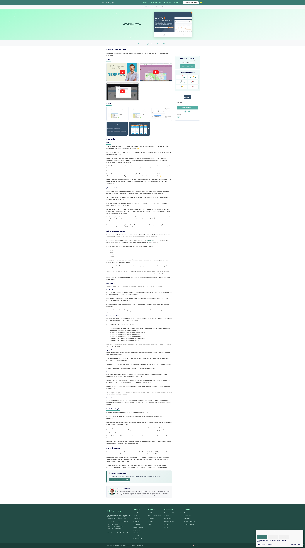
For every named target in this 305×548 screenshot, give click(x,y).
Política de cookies (189, 524)
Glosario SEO (151, 518)
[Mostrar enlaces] (148, 2)
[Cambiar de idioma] (201, 2)
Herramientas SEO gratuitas (155, 515)
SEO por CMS (193, 87)
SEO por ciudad (168, 518)
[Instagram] (114, 532)
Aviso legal (187, 518)
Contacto (186, 512)
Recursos (177, 2)
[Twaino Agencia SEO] (114, 510)
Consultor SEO (193, 76)
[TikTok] (124, 532)
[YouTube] (111, 532)
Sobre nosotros (156, 2)
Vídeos (149, 524)
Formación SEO (137, 530)
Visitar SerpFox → (187, 107)
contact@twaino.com (117, 526)
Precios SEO (136, 535)
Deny (273, 537)
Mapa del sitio (187, 515)
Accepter (262, 537)
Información (188, 509)
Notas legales (269, 544)
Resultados (168, 2)
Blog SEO (150, 512)
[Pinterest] (117, 532)
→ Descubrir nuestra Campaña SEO (119, 479)
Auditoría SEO (182, 81)
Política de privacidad (189, 521)
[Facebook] (127, 532)
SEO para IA (193, 81)
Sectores (166, 515)
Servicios (144, 2)
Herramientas (151, 6)
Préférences (284, 537)
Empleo (166, 524)
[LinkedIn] (108, 532)
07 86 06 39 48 (114, 524)
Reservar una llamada (190, 2)
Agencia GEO (136, 515)
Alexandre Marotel (169, 521)
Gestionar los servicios (295, 544)
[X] (120, 532)
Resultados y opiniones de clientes (173, 512)
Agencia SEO (144, 6)
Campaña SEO (182, 76)
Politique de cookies (261, 544)
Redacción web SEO (182, 87)
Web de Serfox (150, 240)
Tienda (166, 527)
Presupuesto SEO (137, 538)
